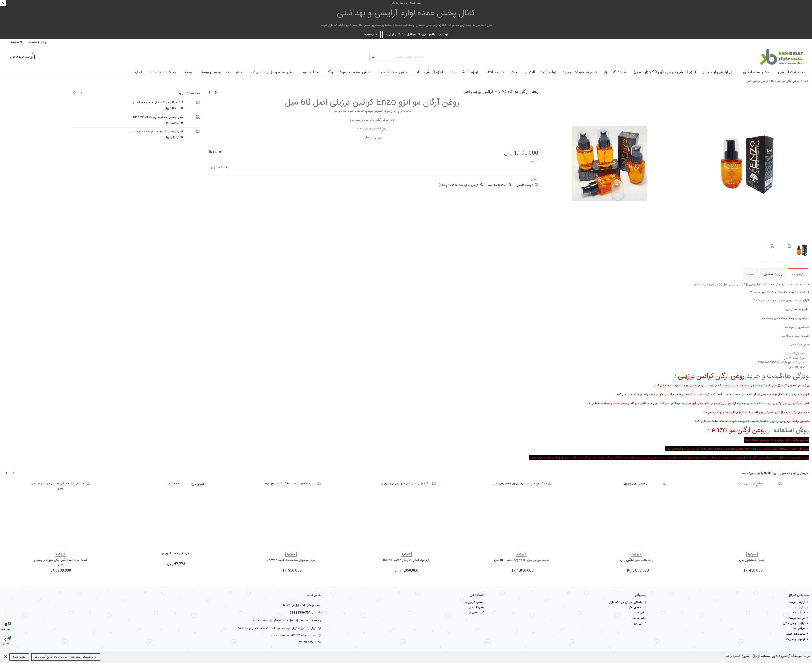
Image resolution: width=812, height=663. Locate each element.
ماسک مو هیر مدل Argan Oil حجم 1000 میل (521, 560)
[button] (81, 93)
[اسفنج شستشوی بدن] (752, 515)
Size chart (215, 151)
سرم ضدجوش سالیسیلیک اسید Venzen (291, 560)
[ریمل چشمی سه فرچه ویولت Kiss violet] (192, 117)
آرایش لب (799, 607)
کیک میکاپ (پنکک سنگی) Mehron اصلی (158, 102)
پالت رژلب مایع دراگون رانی (636, 560)
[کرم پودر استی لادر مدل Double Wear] (406, 515)
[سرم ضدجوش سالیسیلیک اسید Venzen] (291, 515)
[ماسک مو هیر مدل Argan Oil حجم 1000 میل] (521, 515)
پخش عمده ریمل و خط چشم (273, 72)
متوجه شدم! (370, 34)
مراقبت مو (311, 72)
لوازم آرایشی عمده (464, 72)
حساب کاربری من (473, 602)
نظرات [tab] (750, 274)
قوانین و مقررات (795, 639)
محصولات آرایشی (791, 72)
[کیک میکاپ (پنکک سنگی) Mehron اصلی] (192, 102)
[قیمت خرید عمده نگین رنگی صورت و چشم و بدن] (60, 515)
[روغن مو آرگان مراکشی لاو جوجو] (209, 92)
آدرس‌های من (476, 612)
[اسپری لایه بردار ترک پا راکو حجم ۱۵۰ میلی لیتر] (192, 132)
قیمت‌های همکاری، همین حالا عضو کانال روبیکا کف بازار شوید (417, 34)
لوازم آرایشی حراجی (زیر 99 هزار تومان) (665, 72)
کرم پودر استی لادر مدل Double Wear (406, 560)
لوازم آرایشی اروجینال (719, 72)
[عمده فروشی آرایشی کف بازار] (781, 57)
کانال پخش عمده (406, 13)
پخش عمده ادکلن (757, 72)
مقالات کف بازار (615, 72)
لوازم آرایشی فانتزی (540, 72)
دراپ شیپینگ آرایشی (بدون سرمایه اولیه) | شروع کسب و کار (65, 657)
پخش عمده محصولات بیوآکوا (348, 72)
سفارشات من (476, 607)
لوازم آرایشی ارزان (429, 72)
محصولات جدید (795, 634)
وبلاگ (187, 72)
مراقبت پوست (796, 618)
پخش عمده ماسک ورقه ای (155, 72)
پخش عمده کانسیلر (393, 72)
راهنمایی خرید (634, 607)
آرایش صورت (797, 602)
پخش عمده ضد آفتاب (502, 72)
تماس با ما (640, 612)
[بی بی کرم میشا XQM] (216, 92)
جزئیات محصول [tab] (773, 274)
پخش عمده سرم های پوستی (221, 72)
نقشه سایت (639, 618)
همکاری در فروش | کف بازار (626, 602)
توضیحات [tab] (797, 274)
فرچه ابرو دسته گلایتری (175, 554)
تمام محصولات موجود (579, 72)
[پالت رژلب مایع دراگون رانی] (636, 515)
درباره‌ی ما (637, 623)
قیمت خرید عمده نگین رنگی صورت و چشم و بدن (60, 562)
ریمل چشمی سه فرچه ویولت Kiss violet (158, 117)
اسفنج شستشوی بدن (752, 560)
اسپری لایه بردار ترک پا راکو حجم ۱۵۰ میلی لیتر (155, 132)
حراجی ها (799, 628)
